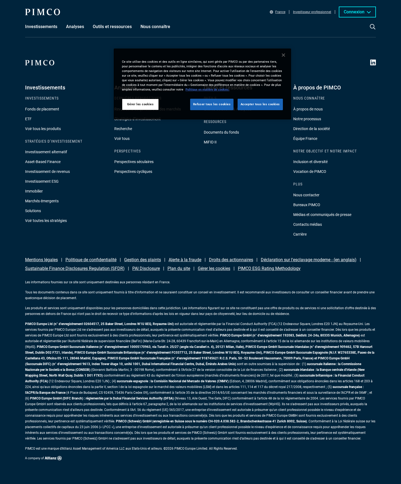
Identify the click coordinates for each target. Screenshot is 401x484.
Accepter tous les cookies (260, 104)
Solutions (33, 211)
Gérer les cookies (214, 268)
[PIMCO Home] (42, 12)
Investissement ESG (42, 181)
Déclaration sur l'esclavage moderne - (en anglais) (309, 259)
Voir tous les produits (43, 129)
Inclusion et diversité (310, 162)
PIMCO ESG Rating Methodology (269, 268)
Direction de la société (311, 129)
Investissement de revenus (47, 171)
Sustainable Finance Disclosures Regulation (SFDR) (75, 268)
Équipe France (305, 138)
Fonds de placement (42, 109)
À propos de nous (308, 109)
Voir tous (122, 138)
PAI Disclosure (146, 268)
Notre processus (307, 119)
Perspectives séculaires (134, 162)
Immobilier (34, 191)
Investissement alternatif (46, 152)
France (280, 12)
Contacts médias (307, 224)
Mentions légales (41, 259)
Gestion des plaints (142, 259)
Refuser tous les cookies (212, 104)
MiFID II (210, 142)
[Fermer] (283, 55)
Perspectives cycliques (133, 171)
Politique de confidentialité (90, 259)
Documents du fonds (221, 132)
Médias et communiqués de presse (322, 214)
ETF (28, 119)
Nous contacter (306, 195)
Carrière (300, 234)
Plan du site (178, 268)
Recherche (123, 129)
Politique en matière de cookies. (207, 89)
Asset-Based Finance (43, 162)
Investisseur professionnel (312, 12)
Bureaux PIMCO (306, 205)
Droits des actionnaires (231, 259)
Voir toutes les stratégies (46, 220)
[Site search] (372, 30)
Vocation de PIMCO (309, 171)
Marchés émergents (42, 201)
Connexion (354, 11)
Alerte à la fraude (185, 259)
